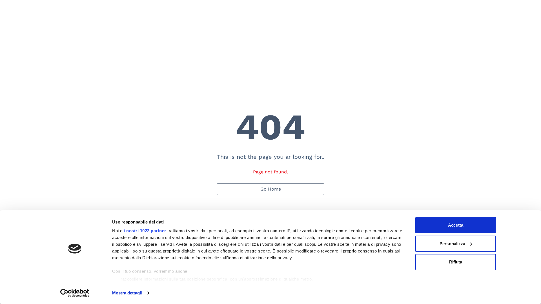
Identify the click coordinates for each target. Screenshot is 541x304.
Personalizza (452, 243)
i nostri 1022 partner (145, 230)
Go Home (270, 189)
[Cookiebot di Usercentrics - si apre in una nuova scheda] (74, 293)
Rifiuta (455, 262)
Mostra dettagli (127, 292)
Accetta (455, 225)
